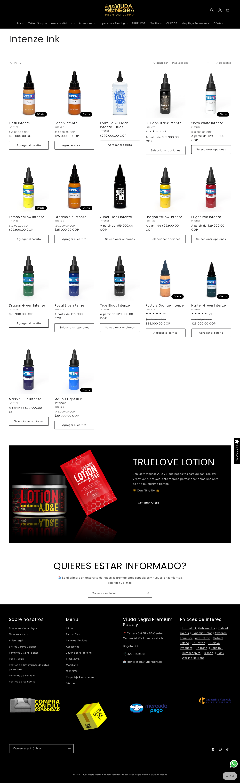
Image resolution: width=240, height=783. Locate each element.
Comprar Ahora (148, 502)
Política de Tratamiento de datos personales (29, 667)
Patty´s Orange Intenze (165, 305)
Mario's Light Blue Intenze (69, 401)
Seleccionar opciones (165, 150)
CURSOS (71, 671)
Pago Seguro (16, 658)
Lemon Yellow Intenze (26, 217)
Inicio (69, 628)
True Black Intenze (115, 305)
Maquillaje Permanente (80, 677)
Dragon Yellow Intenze (164, 217)
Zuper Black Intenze (116, 217)
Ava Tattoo (202, 638)
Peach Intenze (66, 123)
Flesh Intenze (19, 123)
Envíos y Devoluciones (23, 646)
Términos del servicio (22, 675)
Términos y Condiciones (24, 652)
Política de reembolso (22, 681)
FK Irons (201, 648)
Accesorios (72, 646)
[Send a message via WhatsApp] (233, 763)
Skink (220, 653)
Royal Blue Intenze (69, 305)
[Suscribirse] (148, 593)
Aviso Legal (16, 640)
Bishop (208, 653)
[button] (37, 23)
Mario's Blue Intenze (25, 399)
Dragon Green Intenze (27, 305)
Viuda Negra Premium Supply (96, 775)
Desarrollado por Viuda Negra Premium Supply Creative (139, 775)
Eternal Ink (189, 628)
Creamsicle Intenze (71, 217)
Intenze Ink (207, 628)
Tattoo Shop (73, 634)
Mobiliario (72, 665)
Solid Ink (217, 648)
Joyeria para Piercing (79, 652)
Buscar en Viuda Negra (23, 628)
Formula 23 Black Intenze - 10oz (114, 125)
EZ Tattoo (198, 643)
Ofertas (70, 683)
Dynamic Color (202, 633)
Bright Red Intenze (206, 217)
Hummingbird (191, 653)
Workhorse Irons (193, 657)
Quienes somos (18, 634)
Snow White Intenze (207, 123)
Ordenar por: (160, 62)
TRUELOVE (73, 658)
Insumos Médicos (76, 640)
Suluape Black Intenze (164, 123)
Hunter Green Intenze (208, 305)
